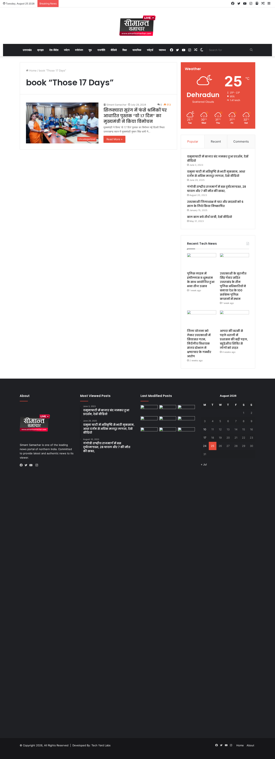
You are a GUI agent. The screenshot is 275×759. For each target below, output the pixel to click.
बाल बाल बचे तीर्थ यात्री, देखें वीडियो (209, 217)
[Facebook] (22, 465)
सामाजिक (136, 50)
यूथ (90, 50)
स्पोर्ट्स (150, 50)
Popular (192, 141)
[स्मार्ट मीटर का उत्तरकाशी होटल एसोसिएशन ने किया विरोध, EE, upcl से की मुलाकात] (149, 410)
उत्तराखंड (27, 50)
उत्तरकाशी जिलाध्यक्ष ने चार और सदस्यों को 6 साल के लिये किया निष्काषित (215, 204)
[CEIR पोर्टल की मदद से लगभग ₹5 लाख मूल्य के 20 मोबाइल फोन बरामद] (186, 421)
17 (205, 437)
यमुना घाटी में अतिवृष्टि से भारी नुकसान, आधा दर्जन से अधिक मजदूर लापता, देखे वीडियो (216, 174)
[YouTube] (31, 465)
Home (32, 70)
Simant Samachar (116, 104)
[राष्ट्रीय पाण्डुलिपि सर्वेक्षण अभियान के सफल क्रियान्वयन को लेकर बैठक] (186, 432)
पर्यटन (66, 50)
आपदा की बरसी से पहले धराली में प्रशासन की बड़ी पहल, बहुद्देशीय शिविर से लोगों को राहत (234, 339)
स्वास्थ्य (162, 50)
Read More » (114, 139)
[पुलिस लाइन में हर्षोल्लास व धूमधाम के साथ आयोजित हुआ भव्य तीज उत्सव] (201, 261)
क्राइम (40, 50)
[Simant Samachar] (137, 26)
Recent (216, 141)
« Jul (204, 464)
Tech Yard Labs (101, 745)
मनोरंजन (79, 50)
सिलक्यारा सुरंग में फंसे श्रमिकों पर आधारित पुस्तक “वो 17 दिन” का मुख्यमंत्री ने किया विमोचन (135, 115)
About (250, 745)
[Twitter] (27, 465)
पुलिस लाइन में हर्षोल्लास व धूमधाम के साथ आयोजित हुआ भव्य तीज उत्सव (200, 279)
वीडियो (114, 50)
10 (204, 429)
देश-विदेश (53, 50)
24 (204, 445)
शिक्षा (124, 50)
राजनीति (101, 50)
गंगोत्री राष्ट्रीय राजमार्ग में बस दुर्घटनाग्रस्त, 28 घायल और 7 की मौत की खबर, (216, 189)
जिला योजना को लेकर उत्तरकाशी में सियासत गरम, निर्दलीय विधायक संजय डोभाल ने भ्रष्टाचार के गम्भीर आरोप (199, 343)
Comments (241, 141)
